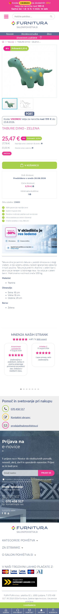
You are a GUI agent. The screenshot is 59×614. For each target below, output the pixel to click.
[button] (29, 71)
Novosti (10, 34)
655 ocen (41, 339)
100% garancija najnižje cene (17, 207)
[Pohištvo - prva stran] (3, 42)
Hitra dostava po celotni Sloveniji (18, 217)
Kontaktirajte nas (15, 504)
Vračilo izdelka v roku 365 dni (17, 221)
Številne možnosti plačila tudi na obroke (21, 214)
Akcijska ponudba (29, 34)
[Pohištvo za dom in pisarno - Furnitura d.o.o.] (29, 24)
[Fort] (29, 113)
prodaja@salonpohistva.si (24, 425)
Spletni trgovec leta (13, 211)
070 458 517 (18, 409)
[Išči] (51, 16)
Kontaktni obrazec (20, 417)
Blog (49, 34)
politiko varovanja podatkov (21, 481)
